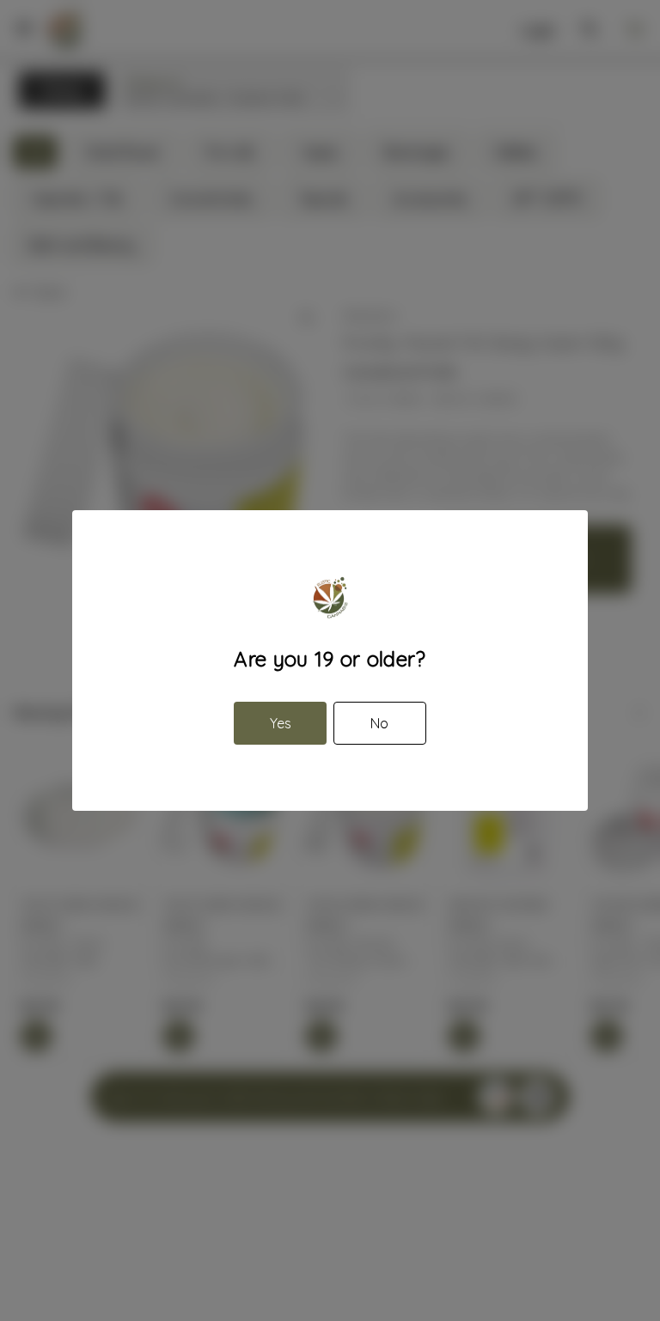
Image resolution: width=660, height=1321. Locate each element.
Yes (280, 723)
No (379, 723)
